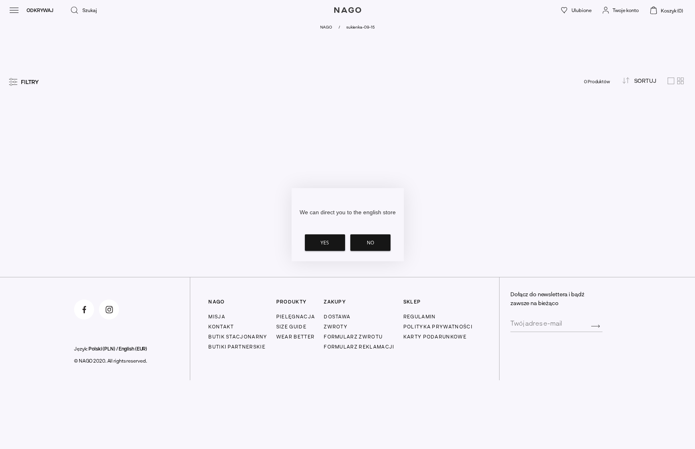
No (370, 242)
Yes (325, 242)
